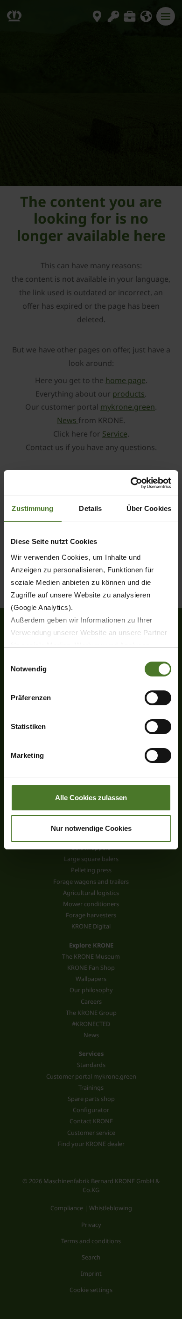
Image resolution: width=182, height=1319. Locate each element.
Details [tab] (90, 508)
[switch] (158, 697)
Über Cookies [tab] (148, 508)
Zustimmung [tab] (32, 508)
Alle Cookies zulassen (91, 798)
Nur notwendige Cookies (91, 828)
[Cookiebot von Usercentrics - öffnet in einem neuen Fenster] (131, 483)
